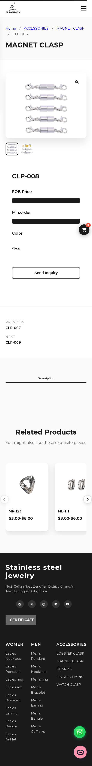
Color (17, 233)
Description (46, 378)
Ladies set (14, 687)
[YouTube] (68, 604)
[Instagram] (32, 604)
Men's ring (39, 679)
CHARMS (64, 669)
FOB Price (22, 191)
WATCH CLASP (68, 684)
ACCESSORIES (36, 28)
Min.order (21, 212)
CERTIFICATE (22, 620)
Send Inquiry (46, 273)
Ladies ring (14, 679)
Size (16, 249)
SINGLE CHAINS (69, 677)
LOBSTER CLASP (70, 653)
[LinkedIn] (56, 604)
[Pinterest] (44, 604)
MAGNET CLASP (70, 28)
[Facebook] (20, 604)
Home (11, 28)
